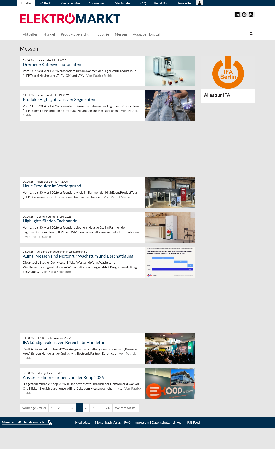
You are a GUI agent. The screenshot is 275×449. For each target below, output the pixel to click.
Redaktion (161, 3)
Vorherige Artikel (34, 408)
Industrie (101, 34)
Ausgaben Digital (146, 34)
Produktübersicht (75, 34)
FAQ (143, 3)
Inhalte (26, 3)
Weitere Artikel (125, 408)
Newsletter (184, 3)
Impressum (141, 422)
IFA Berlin (45, 3)
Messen (121, 34)
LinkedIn (178, 422)
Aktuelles (30, 34)
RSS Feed (193, 422)
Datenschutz (161, 422)
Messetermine (70, 3)
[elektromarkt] (70, 18)
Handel (49, 34)
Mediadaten (123, 3)
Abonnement (97, 3)
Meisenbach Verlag (108, 422)
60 (108, 408)
